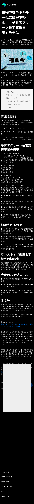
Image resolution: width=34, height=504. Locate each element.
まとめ (8, 107)
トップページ (5, 472)
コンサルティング (6, 486)
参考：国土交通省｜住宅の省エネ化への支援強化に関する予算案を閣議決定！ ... (17, 325)
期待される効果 (11, 98)
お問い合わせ (5, 496)
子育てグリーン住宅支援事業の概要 (18, 95)
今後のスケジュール (13, 104)
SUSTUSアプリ (6, 482)
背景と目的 (10, 92)
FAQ (2, 491)
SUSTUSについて (6, 477)
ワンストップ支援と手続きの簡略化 (18, 101)
